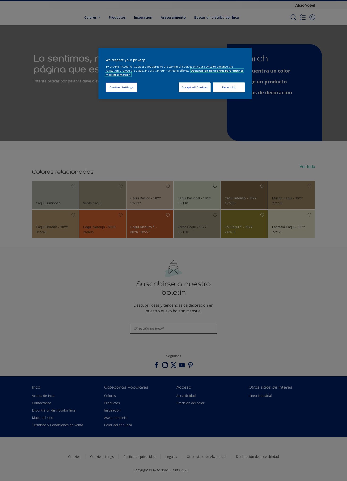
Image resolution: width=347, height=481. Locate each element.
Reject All (229, 87)
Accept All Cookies (195, 87)
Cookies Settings (121, 87)
